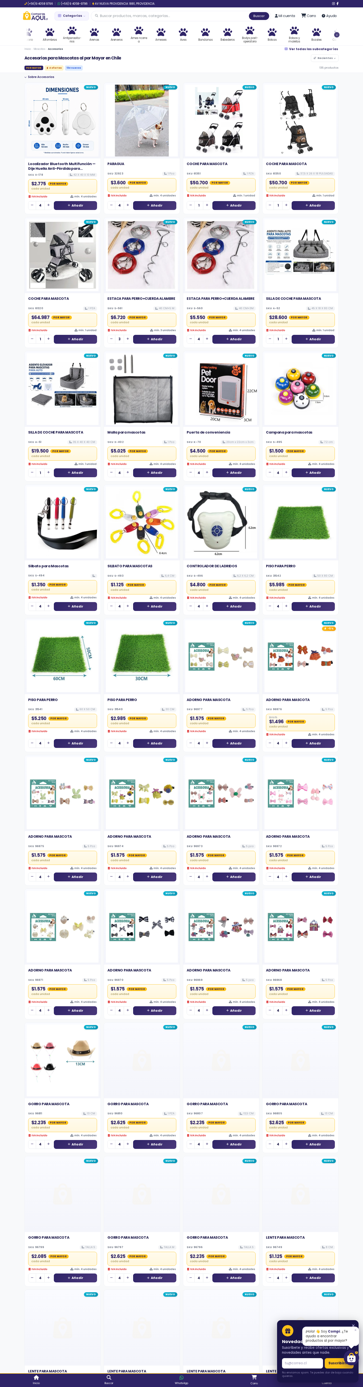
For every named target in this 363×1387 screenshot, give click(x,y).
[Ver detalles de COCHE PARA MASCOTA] (221, 120)
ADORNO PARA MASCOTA (208, 699)
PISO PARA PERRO (280, 566)
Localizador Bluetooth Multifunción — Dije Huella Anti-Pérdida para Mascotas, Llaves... (62, 168)
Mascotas (39, 49)
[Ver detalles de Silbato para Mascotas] (63, 522)
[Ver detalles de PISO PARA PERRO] (300, 522)
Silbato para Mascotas (48, 566)
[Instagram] (333, 3)
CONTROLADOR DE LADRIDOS (212, 566)
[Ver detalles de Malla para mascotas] (142, 389)
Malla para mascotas (126, 432)
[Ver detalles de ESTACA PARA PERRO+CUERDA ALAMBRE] (142, 255)
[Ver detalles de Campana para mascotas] (300, 389)
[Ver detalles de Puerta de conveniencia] (221, 389)
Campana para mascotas (289, 432)
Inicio (27, 49)
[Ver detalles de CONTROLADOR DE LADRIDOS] (221, 522)
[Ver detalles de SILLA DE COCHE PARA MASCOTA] (300, 255)
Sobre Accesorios (41, 77)
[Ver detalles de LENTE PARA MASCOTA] (300, 1194)
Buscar (259, 16)
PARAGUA (115, 163)
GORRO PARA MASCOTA (48, 1104)
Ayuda (331, 15)
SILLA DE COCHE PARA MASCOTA (293, 298)
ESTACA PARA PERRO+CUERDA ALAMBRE (141, 298)
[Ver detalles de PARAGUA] (142, 120)
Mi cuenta (287, 15)
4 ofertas (55, 67)
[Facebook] (338, 3)
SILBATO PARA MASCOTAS (129, 566)
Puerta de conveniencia (208, 432)
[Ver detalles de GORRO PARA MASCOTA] (63, 1060)
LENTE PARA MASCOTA (285, 1237)
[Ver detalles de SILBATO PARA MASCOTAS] (142, 522)
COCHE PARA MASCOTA (207, 163)
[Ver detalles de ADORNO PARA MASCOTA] (221, 656)
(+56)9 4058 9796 (40, 4)
